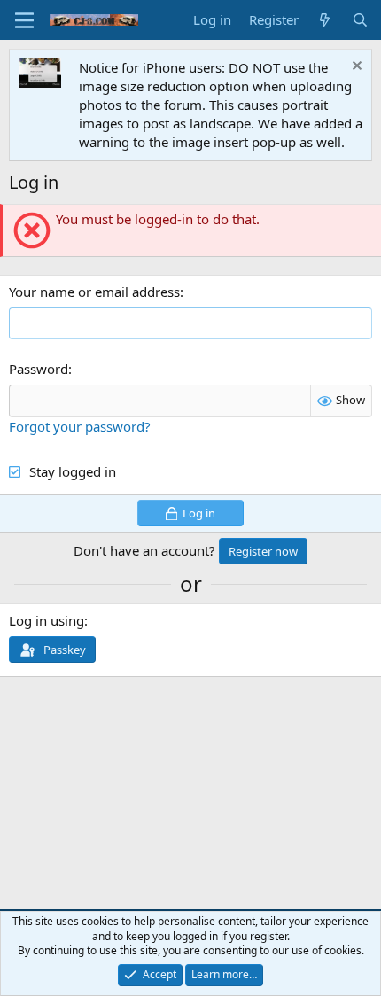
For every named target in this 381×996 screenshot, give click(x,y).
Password (38, 368)
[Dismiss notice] (354, 67)
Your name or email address (94, 291)
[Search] (360, 20)
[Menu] (24, 20)
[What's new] (324, 20)
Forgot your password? (80, 426)
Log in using (46, 620)
